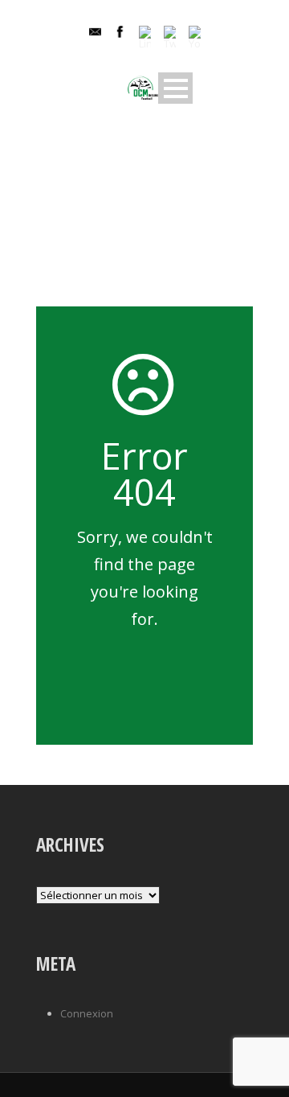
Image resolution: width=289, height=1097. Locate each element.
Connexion (86, 1013)
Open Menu (175, 88)
